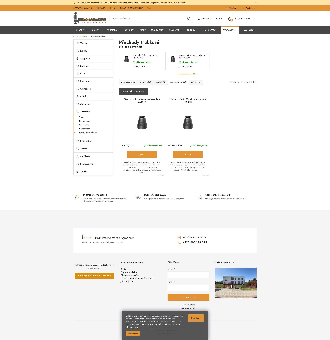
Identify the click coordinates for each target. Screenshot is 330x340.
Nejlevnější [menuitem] (146, 82)
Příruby (84, 96)
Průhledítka (86, 141)
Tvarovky (85, 111)
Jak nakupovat (127, 281)
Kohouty (84, 66)
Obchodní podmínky (130, 275)
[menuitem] (81, 30)
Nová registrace (188, 304)
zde (136, 327)
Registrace (250, 8)
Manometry (86, 104)
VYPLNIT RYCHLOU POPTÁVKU (94, 275)
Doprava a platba (129, 272)
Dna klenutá (84, 125)
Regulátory (86, 81)
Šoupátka (85, 58)
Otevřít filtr (133, 91)
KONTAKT (101, 8)
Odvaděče (85, 88)
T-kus (81, 117)
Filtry (82, 73)
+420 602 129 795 (211, 18)
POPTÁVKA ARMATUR (82, 8)
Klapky (83, 50)
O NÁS (113, 8)
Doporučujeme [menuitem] (128, 82)
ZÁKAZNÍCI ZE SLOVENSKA (131, 8)
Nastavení (133, 333)
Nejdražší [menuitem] (161, 82)
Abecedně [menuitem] (196, 82)
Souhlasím (196, 318)
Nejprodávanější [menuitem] (178, 82)
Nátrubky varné (85, 121)
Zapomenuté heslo (188, 308)
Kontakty (124, 269)
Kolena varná (84, 128)
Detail (142, 154)
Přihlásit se (188, 297)
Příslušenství (86, 163)
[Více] (249, 30)
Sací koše (85, 156)
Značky (84, 171)
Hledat (188, 18)
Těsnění (84, 148)
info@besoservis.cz (194, 237)
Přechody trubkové (88, 132)
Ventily (83, 43)
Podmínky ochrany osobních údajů (137, 278)
